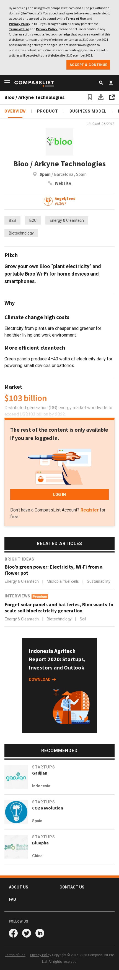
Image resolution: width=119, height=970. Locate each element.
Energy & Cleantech (67, 220)
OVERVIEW (15, 111)
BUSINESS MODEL (88, 111)
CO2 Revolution (47, 808)
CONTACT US (72, 887)
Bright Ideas (19, 559)
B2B (12, 220)
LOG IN (59, 494)
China (37, 856)
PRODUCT (47, 111)
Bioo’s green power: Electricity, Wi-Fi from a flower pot (54, 570)
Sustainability (98, 581)
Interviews (18, 596)
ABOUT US (18, 887)
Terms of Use (76, 18)
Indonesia (41, 786)
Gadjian (39, 773)
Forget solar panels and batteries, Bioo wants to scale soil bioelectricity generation (59, 608)
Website (63, 183)
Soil (83, 619)
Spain (45, 174)
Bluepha (40, 843)
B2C (33, 220)
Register (90, 510)
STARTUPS (43, 767)
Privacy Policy (19, 24)
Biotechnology (21, 233)
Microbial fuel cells (63, 581)
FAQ (12, 899)
